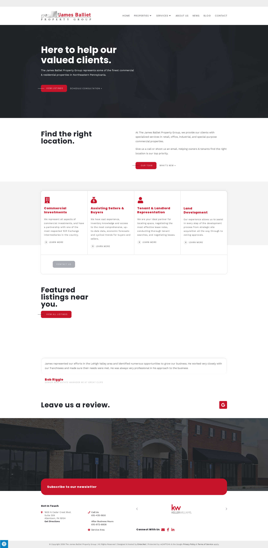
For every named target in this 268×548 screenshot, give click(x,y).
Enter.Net (141, 544)
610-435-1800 (98, 515)
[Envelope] (163, 529)
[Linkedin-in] (173, 529)
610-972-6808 (99, 524)
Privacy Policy (189, 544)
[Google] (223, 405)
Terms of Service (205, 544)
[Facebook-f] (168, 529)
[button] (136, 508)
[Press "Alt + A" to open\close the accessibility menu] (4, 544)
